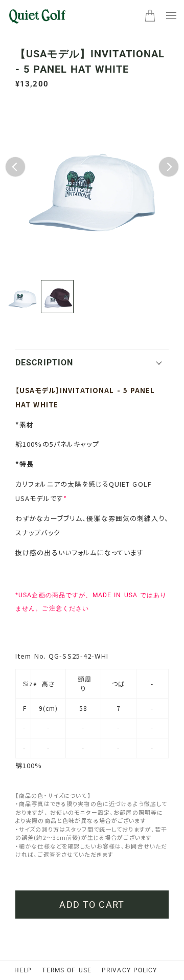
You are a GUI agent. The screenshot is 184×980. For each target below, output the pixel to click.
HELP (23, 970)
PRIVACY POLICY (129, 970)
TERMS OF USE (66, 970)
